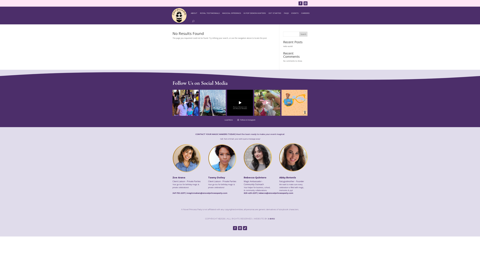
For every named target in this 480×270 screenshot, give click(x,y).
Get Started (274, 13)
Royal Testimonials (210, 13)
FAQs (286, 13)
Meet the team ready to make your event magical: (260, 134)
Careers (305, 13)
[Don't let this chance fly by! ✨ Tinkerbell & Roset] (267, 103)
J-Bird (271, 219)
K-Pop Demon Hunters (255, 13)
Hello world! (288, 46)
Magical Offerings (231, 13)
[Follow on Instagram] (306, 3)
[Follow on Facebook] (300, 3)
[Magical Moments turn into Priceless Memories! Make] (240, 103)
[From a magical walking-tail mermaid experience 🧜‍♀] (213, 103)
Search (303, 34)
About (194, 13)
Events (295, 13)
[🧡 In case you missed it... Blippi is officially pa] (295, 103)
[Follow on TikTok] (245, 228)
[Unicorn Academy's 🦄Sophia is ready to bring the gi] (185, 103)
